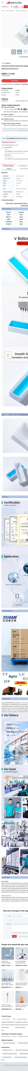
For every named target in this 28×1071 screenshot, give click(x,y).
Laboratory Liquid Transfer (9, 1043)
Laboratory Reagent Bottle (20, 1057)
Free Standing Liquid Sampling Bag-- (8, 1024)
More (2, 1060)
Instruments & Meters (10, 10)
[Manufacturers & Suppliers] (14, 2)
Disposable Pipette (7, 1057)
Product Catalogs (22, 1019)
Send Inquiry (14, 80)
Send (14, 936)
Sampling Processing (20, 1027)
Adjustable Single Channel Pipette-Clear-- (8, 1022)
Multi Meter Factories (7, 1050)
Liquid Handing (5, 1027)
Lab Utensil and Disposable (21, 10)
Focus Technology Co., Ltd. (18, 1065)
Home (2, 10)
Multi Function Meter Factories (10, 1053)
